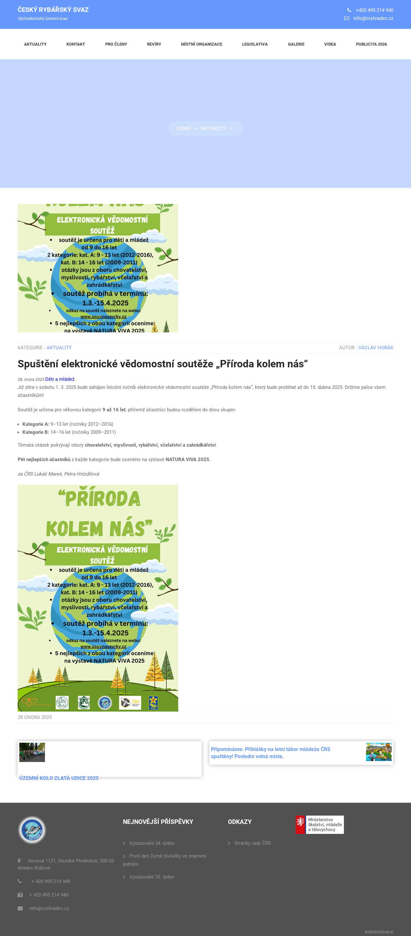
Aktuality (35, 44)
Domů (184, 128)
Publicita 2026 (371, 44)
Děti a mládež (59, 379)
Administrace (379, 932)
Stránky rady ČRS (252, 843)
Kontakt (75, 44)
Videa (330, 44)
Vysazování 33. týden (151, 877)
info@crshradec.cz (373, 18)
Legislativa (255, 44)
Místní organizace (201, 44)
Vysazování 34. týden (151, 843)
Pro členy (116, 44)
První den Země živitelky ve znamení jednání (164, 860)
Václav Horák (375, 348)
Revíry (154, 44)
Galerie (296, 44)
